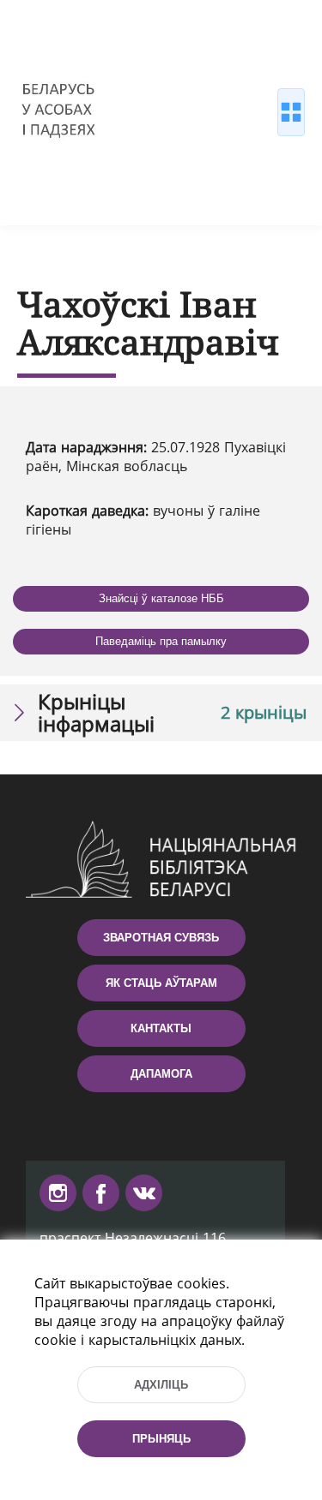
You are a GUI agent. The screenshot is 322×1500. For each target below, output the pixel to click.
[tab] (161, 713)
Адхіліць (161, 1384)
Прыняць (161, 1438)
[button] (161, 713)
